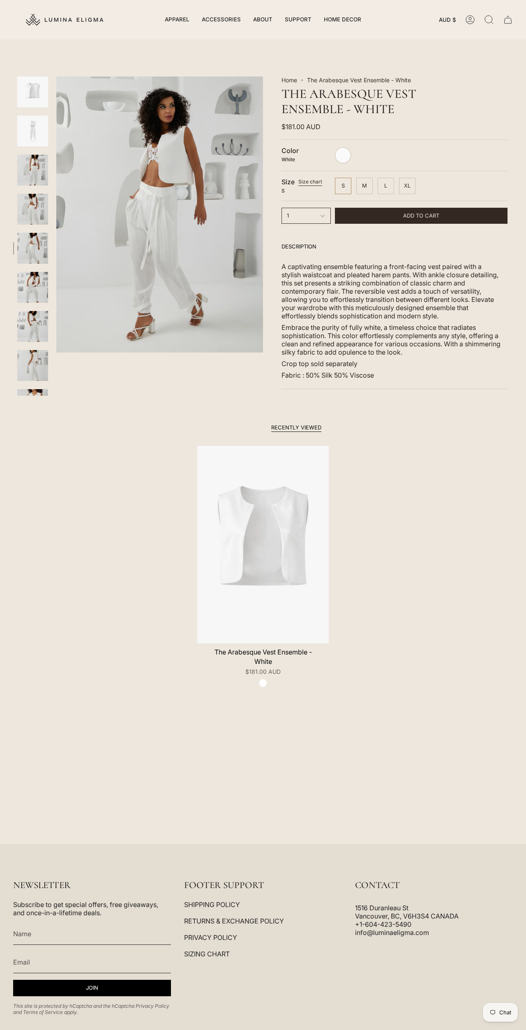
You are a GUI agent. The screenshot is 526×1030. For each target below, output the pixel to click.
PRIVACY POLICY (210, 937)
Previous (56, 214)
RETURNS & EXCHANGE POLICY (234, 921)
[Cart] (507, 20)
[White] (263, 683)
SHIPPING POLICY (212, 904)
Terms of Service (43, 1012)
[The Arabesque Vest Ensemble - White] (263, 544)
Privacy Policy (152, 1006)
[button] (177, 19)
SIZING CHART (207, 954)
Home (289, 80)
